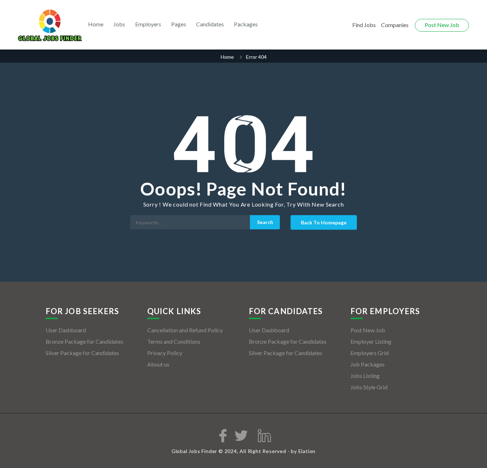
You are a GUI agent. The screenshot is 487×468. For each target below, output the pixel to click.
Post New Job (442, 24)
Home (95, 24)
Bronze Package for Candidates (84, 341)
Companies (395, 24)
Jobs (119, 24)
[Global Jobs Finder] (50, 25)
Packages (246, 24)
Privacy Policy (164, 352)
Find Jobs (364, 24)
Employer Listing (370, 341)
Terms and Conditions (173, 341)
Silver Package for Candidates (82, 352)
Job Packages (367, 364)
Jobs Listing (365, 375)
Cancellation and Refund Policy (185, 330)
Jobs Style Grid (369, 387)
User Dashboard (66, 330)
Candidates (210, 24)
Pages (178, 24)
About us (158, 364)
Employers (148, 24)
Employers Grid (369, 352)
